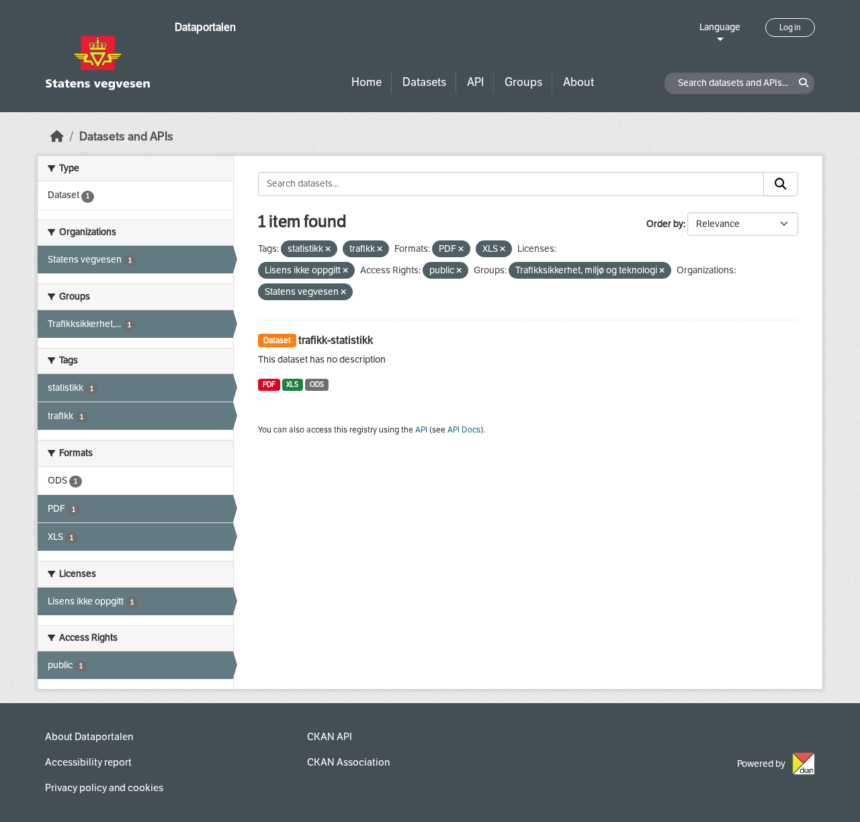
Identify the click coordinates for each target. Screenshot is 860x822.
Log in (790, 27)
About (578, 82)
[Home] (57, 137)
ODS (317, 384)
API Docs (463, 430)
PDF (269, 384)
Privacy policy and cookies (104, 788)
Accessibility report (88, 762)
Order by (664, 224)
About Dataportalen (89, 737)
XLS (292, 384)
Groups (523, 82)
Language (719, 27)
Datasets (424, 82)
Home (366, 82)
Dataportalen (205, 27)
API (475, 82)
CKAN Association (348, 762)
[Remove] (328, 249)
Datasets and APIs (126, 137)
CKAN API (329, 737)
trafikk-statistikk (335, 340)
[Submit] (780, 184)
